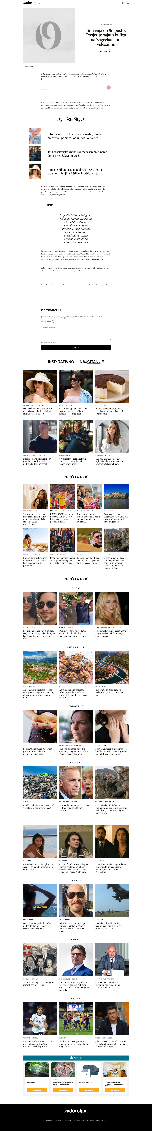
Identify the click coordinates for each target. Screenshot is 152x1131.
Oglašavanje (90, 1120)
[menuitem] (123, 2)
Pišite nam (49, 1120)
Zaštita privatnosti (79, 1120)
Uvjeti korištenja (58, 1120)
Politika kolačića (101, 1120)
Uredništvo (68, 1120)
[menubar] (123, 2)
